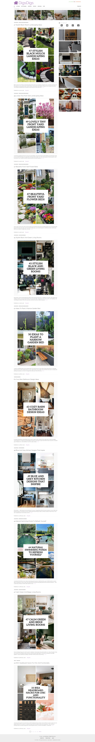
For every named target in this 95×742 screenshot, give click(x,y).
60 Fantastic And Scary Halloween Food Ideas (69, 98)
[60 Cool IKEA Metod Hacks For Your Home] (70, 82)
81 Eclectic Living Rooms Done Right (68, 74)
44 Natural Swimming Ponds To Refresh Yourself (30, 521)
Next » (40, 731)
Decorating (29, 6)
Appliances (18, 6)
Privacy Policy (48, 738)
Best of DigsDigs (23, 6)
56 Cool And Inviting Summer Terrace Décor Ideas (33, 18)
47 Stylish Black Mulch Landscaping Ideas (28, 25)
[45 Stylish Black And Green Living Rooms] (36, 294)
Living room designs (22, 235)
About (53, 738)
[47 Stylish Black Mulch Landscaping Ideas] (36, 81)
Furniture (34, 6)
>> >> (43, 87)
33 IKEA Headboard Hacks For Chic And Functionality (31, 663)
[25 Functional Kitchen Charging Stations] (70, 34)
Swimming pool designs (22, 518)
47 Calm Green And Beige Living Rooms (27, 592)
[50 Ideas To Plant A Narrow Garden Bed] (36, 365)
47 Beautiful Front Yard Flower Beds (26, 167)
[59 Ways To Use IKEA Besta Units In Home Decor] (70, 58)
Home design (39, 6)
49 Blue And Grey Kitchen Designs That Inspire (29, 450)
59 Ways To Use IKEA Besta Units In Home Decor (69, 62)
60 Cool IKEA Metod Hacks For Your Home (69, 86)
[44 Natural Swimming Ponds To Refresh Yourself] (36, 578)
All (14, 6)
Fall (74, 1)
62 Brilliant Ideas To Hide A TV (67, 110)
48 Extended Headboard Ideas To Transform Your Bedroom (60, 18)
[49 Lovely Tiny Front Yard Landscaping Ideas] (36, 152)
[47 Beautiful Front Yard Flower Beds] (36, 223)
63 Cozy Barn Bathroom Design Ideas (26, 379)
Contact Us (42, 738)
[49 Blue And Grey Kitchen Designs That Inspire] (36, 507)
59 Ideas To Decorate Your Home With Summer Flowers (21, 18)
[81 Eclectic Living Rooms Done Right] (70, 70)
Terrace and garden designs (23, 22)
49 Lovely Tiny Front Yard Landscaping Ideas (28, 96)
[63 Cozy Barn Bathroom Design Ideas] (36, 436)
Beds (15, 660)
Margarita (27, 90)
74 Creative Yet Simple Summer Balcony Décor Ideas (46, 18)
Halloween (71, 1)
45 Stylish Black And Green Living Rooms (27, 237)
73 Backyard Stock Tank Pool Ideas (73, 18)
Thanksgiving (78, 1)
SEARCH (80, 6)
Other (44, 6)
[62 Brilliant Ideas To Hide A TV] (70, 106)
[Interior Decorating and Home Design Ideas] (23, 5)
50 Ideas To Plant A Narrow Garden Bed (27, 308)
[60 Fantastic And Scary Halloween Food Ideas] (70, 94)
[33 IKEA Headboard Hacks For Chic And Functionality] (36, 719)
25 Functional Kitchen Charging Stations (69, 39)
